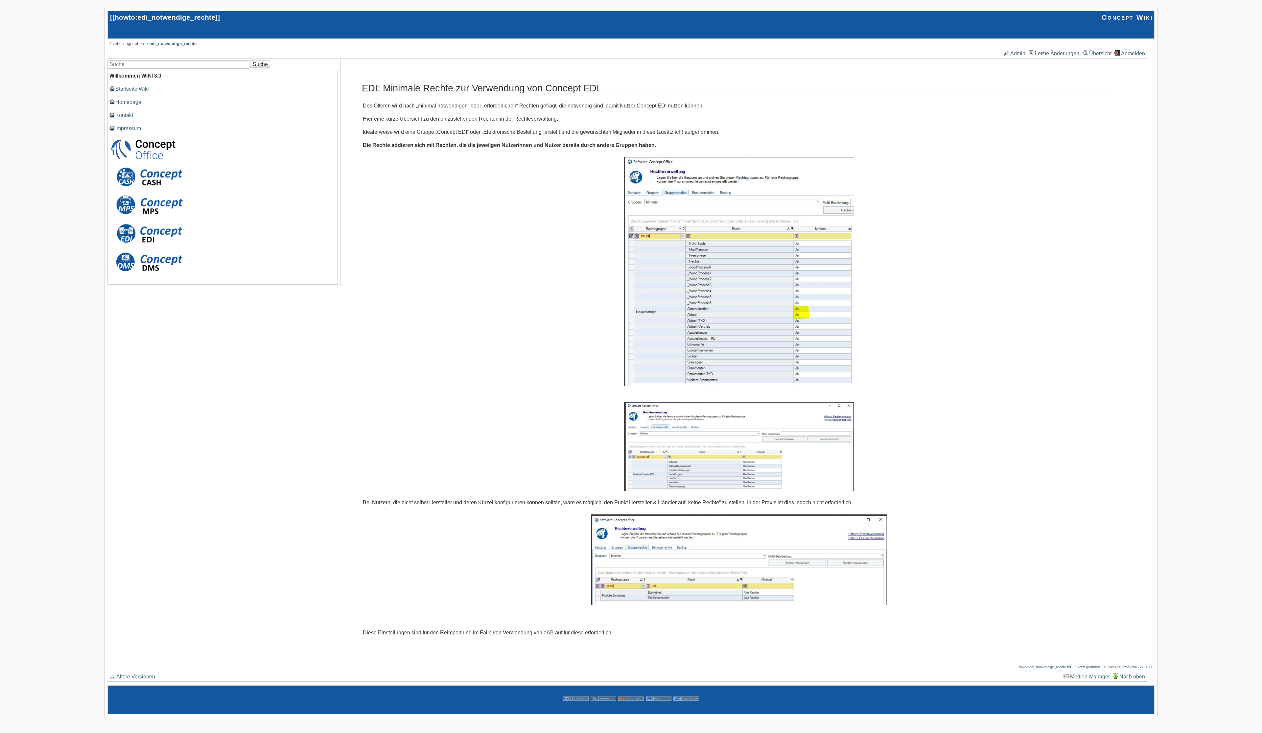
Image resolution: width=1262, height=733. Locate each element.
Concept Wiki (1127, 17)
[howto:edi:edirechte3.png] (739, 559)
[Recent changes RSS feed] (631, 710)
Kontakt (124, 115)
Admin (1017, 53)
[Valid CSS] (658, 710)
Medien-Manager (1090, 676)
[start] (143, 159)
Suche (260, 64)
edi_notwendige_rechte (173, 43)
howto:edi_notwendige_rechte (165, 17)
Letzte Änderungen (1057, 53)
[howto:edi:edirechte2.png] (739, 446)
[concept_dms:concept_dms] (149, 273)
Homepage (128, 102)
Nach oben (1132, 676)
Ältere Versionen (135, 676)
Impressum (128, 128)
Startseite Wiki (132, 89)
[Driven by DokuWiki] (603, 710)
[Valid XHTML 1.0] (686, 710)
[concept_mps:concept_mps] (149, 216)
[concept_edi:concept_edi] (149, 245)
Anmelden (1133, 53)
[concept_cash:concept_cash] (149, 187)
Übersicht (1100, 53)
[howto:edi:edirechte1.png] (739, 271)
